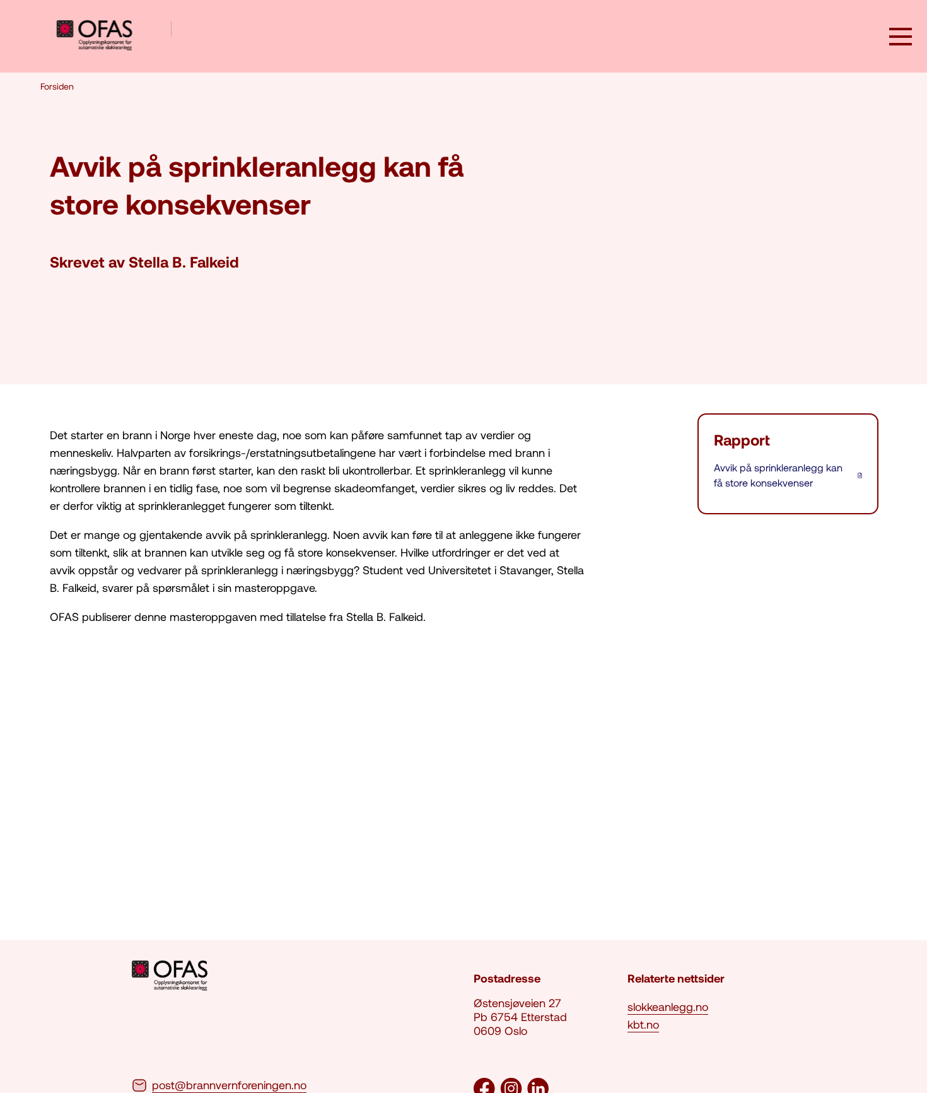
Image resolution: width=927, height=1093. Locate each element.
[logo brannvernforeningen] (114, 36)
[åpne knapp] (900, 38)
